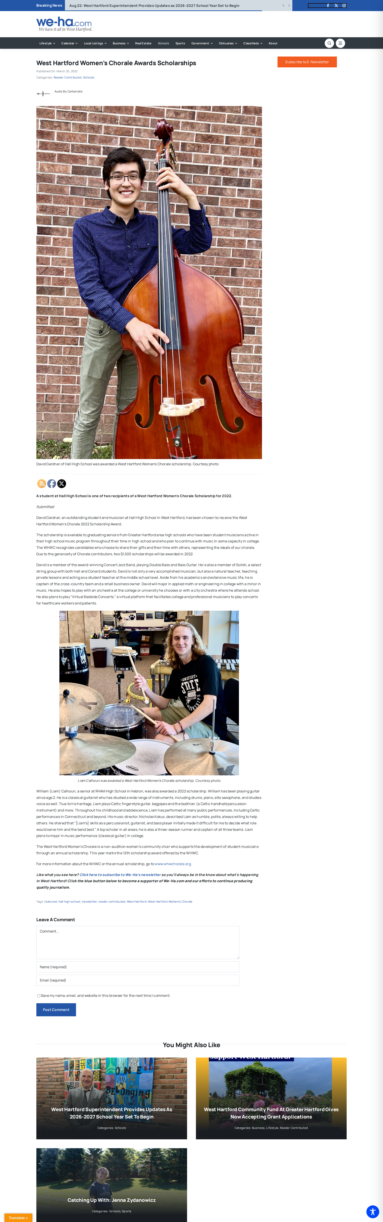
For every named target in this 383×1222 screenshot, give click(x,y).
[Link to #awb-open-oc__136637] (329, 43)
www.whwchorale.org (173, 863)
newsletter (89, 901)
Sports (126, 1211)
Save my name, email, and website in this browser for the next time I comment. (105, 995)
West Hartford (137, 901)
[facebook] (328, 5)
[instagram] (344, 5)
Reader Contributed (68, 77)
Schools (88, 77)
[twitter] (336, 5)
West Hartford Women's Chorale (170, 901)
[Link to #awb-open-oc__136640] (340, 43)
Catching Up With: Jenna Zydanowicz (112, 1200)
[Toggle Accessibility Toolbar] (373, 1212)
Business (258, 1128)
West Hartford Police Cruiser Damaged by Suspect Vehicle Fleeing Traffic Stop (144, 5)
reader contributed (111, 901)
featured (51, 901)
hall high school (69, 901)
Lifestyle (272, 1128)
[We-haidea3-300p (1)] (64, 18)
